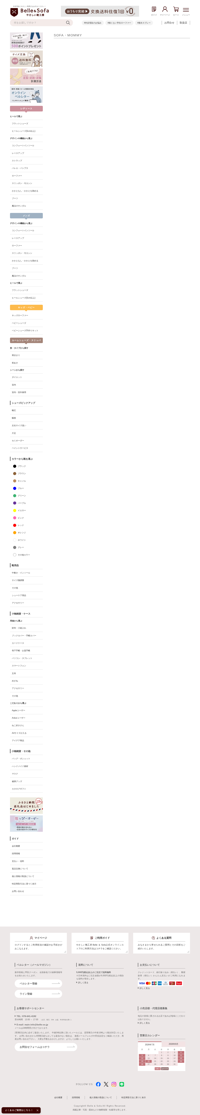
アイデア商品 (18, 740)
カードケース (18, 643)
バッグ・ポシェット (21, 758)
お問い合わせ (18, 891)
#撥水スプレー (144, 23)
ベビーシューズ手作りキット (25, 330)
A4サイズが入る (19, 733)
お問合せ (169, 22)
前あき (15, 363)
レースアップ (18, 153)
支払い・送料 (18, 861)
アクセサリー (18, 603)
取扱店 (183, 22)
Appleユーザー (18, 710)
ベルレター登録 (28, 983)
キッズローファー (20, 315)
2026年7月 (150, 1044)
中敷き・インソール (21, 573)
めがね (15, 681)
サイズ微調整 (18, 580)
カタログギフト (19, 789)
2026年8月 (173, 1044)
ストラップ (17, 160)
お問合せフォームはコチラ (35, 1047)
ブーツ (15, 198)
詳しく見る (83, 982)
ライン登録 (26, 993)
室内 (14, 385)
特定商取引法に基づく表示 (24, 884)
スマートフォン (19, 666)
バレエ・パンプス (20, 168)
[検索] (69, 22)
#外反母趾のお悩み (92, 23)
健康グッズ (17, 781)
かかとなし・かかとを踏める (25, 191)
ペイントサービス (20, 448)
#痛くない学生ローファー (119, 23)
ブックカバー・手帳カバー (24, 635)
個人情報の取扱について (23, 876)
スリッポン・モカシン (22, 183)
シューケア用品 (19, 595)
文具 (14, 673)
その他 (15, 588)
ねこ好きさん (18, 725)
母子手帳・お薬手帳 (21, 650)
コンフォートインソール (23, 145)
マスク (15, 774)
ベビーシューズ (19, 323)
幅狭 (14, 418)
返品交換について (20, 868)
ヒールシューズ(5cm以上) (23, 131)
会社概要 (16, 846)
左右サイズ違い (19, 425)
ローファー (17, 176)
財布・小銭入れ (19, 628)
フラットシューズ (20, 123)
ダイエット (17, 377)
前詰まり (16, 355)
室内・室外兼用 (19, 392)
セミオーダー (18, 440)
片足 (14, 433)
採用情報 (16, 853)
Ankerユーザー (18, 718)
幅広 (14, 410)
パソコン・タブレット (22, 658)
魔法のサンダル (19, 206)
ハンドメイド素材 (20, 766)
